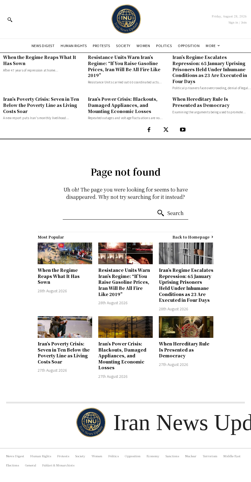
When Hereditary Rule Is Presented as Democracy (201, 102)
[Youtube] (182, 130)
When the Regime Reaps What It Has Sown (59, 276)
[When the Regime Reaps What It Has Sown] (65, 253)
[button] (9, 19)
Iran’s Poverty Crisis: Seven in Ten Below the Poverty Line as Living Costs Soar (41, 105)
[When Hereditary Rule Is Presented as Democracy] (186, 327)
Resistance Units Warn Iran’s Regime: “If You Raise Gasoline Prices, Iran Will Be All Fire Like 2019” (124, 66)
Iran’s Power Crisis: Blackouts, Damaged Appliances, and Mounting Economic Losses (123, 105)
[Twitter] (166, 130)
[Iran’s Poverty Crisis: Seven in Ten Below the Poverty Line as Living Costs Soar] (65, 327)
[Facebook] (149, 130)
